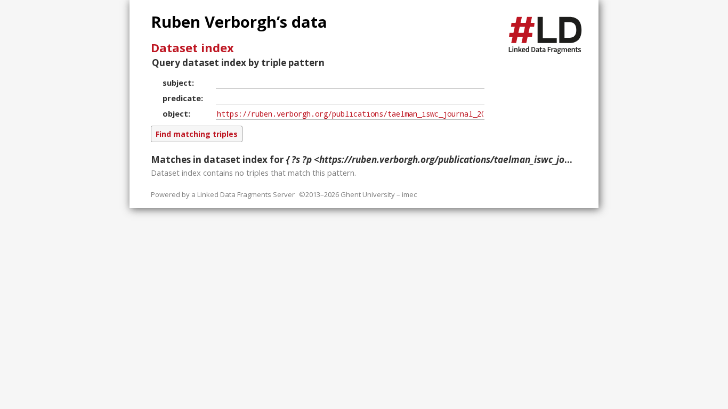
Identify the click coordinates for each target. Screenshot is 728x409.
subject (177, 82)
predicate (182, 98)
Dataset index (192, 47)
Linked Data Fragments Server (246, 194)
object (175, 113)
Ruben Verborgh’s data (239, 21)
